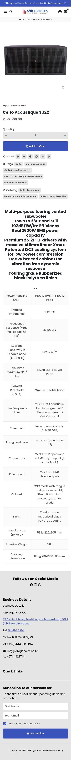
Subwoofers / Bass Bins (53, 196)
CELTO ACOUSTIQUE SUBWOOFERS (23, 176)
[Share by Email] (42, 156)
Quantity (8, 129)
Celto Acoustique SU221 (39, 19)
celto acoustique (35, 164)
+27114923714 (14, 657)
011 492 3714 (16, 630)
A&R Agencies (34, 750)
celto (19, 164)
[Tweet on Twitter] (24, 156)
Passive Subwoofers (15, 182)
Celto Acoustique (29, 190)
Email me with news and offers (24, 723)
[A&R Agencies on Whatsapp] (39, 585)
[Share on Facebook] (18, 156)
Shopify (59, 750)
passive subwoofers (14, 105)
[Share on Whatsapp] (36, 156)
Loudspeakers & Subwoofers (20, 196)
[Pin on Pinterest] (30, 156)
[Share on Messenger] (49, 156)
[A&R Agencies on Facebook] (31, 585)
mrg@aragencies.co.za (20, 651)
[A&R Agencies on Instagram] (35, 585)
